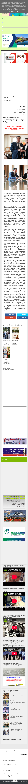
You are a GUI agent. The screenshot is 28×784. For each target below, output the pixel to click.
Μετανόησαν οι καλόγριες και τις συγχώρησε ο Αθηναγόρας (17, 694)
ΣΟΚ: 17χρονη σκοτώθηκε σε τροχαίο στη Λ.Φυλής (17, 708)
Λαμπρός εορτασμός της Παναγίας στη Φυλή (16, 730)
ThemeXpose (24, 781)
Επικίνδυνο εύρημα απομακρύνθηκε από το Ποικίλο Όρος (17, 702)
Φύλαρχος (5, 781)
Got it (18, 11)
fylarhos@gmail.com (9, 776)
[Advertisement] (14, 79)
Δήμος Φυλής (9, 124)
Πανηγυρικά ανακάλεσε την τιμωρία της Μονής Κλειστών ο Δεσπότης (17, 716)
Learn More (12, 11)
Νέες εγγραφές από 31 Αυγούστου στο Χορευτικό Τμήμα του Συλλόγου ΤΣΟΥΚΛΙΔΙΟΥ (16, 724)
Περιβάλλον (15, 124)
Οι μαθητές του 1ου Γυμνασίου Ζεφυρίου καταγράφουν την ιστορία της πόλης (12, 665)
